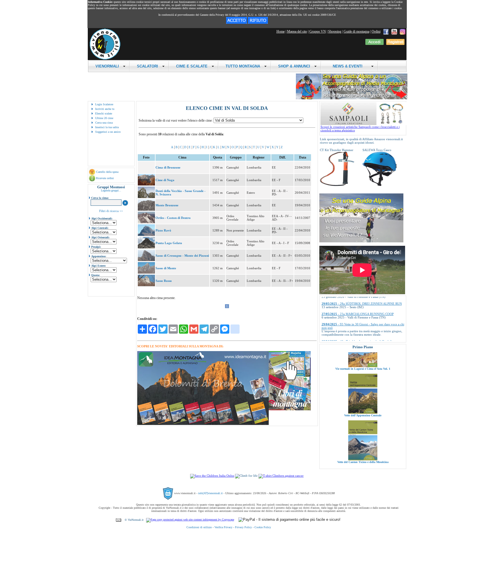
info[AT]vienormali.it (210, 493)
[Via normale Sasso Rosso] (146, 285)
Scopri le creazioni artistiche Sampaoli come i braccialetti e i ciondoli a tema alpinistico (360, 128)
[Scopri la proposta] (361, 241)
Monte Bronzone (167, 205)
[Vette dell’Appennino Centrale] (362, 394)
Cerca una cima (104, 122)
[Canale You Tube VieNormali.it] (394, 31)
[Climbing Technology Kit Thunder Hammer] (337, 185)
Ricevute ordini (105, 178)
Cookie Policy (262, 527)
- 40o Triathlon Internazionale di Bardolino (358, 327)
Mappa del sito (297, 31)
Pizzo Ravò (163, 230)
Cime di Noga (165, 180)
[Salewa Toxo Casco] (379, 185)
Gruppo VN (317, 31)
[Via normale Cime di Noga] (146, 184)
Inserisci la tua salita (107, 127)
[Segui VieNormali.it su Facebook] (386, 31)
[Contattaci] (118, 519)
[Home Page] (105, 58)
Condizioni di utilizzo (199, 527)
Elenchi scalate (103, 113)
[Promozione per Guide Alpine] (351, 98)
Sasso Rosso (164, 280)
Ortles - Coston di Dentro (173, 217)
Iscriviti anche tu (104, 108)
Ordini (376, 31)
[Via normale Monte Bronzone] (146, 209)
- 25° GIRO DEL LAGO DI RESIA (353, 337)
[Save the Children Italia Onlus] (212, 475)
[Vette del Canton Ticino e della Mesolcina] (362, 441)
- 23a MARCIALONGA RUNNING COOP (358, 299)
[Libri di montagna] (290, 409)
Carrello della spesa (107, 171)
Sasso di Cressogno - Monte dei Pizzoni (182, 255)
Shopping (334, 31)
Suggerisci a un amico (108, 131)
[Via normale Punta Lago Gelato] (146, 247)
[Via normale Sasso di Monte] (146, 272)
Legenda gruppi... (111, 190)
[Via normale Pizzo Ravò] (146, 235)
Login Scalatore (104, 104)
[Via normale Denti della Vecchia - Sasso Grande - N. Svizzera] (146, 197)
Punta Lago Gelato (169, 243)
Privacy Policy (243, 527)
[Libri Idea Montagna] (203, 423)
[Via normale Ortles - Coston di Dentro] (146, 222)
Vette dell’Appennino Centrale (362, 397)
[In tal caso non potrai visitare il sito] (258, 22)
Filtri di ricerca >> (111, 211)
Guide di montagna (356, 31)
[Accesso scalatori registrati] (374, 44)
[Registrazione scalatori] (395, 44)
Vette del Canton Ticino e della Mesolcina (362, 444)
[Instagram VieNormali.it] (402, 31)
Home (280, 31)
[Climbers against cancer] (281, 475)
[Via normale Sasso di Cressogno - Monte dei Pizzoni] (146, 260)
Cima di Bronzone (168, 167)
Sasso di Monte (166, 268)
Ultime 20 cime (104, 118)
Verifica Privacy (223, 527)
